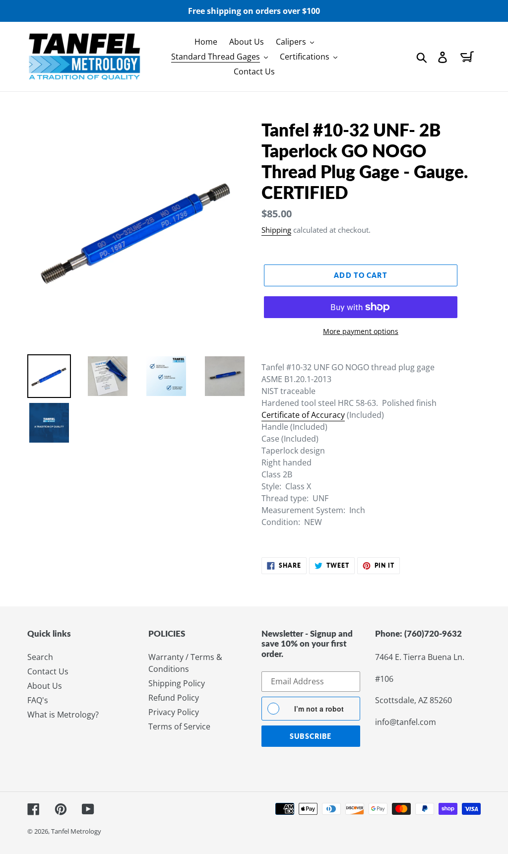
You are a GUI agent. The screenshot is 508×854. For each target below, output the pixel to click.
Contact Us (47, 671)
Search (40, 657)
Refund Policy (173, 697)
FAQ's (37, 700)
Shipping (276, 230)
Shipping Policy (176, 683)
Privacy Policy (173, 712)
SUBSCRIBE (310, 736)
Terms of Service (179, 726)
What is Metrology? (63, 714)
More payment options (360, 331)
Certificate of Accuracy (303, 414)
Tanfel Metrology (76, 831)
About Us (44, 685)
